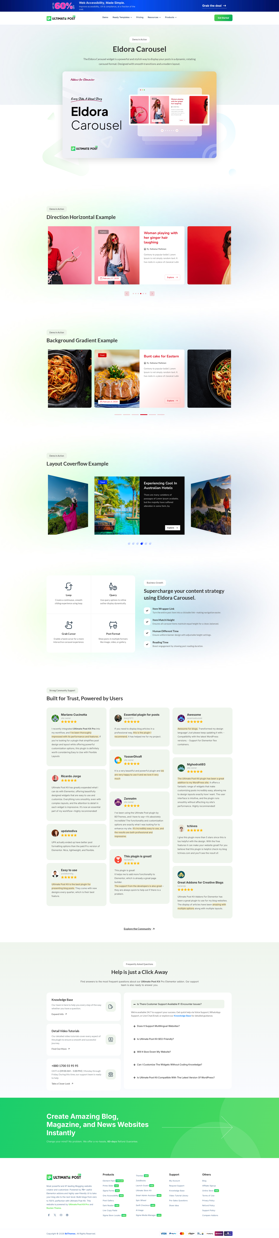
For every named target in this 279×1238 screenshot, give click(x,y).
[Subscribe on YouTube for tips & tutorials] (61, 1215)
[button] (139, 114)
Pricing (139, 17)
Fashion (103, 232)
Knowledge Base (182, 1015)
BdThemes (70, 1233)
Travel (102, 482)
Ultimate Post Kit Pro (79, 1204)
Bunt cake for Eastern (161, 356)
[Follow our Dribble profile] (67, 1215)
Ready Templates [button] (121, 17)
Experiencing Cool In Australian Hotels (160, 485)
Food (102, 355)
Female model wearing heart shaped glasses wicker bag (161, 238)
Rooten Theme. (54, 1208)
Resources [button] (153, 17)
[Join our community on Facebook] (48, 1215)
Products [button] (169, 17)
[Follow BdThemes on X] (55, 1215)
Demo (105, 17)
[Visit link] (83, 1007)
